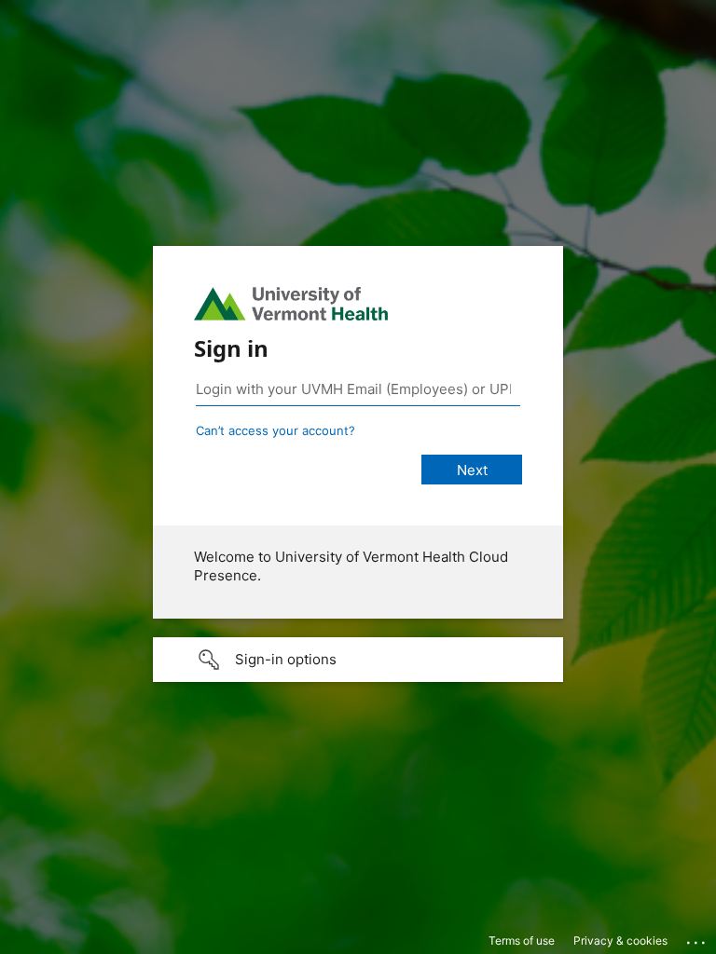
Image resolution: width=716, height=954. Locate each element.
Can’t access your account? (275, 430)
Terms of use (522, 940)
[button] (358, 659)
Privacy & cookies (620, 940)
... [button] (697, 938)
